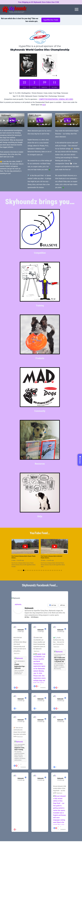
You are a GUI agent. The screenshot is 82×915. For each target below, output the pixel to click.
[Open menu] (76, 9)
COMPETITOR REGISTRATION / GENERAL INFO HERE (56, 99)
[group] (25, 553)
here (43, 105)
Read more (16, 653)
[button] (18, 570)
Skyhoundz (29, 608)
